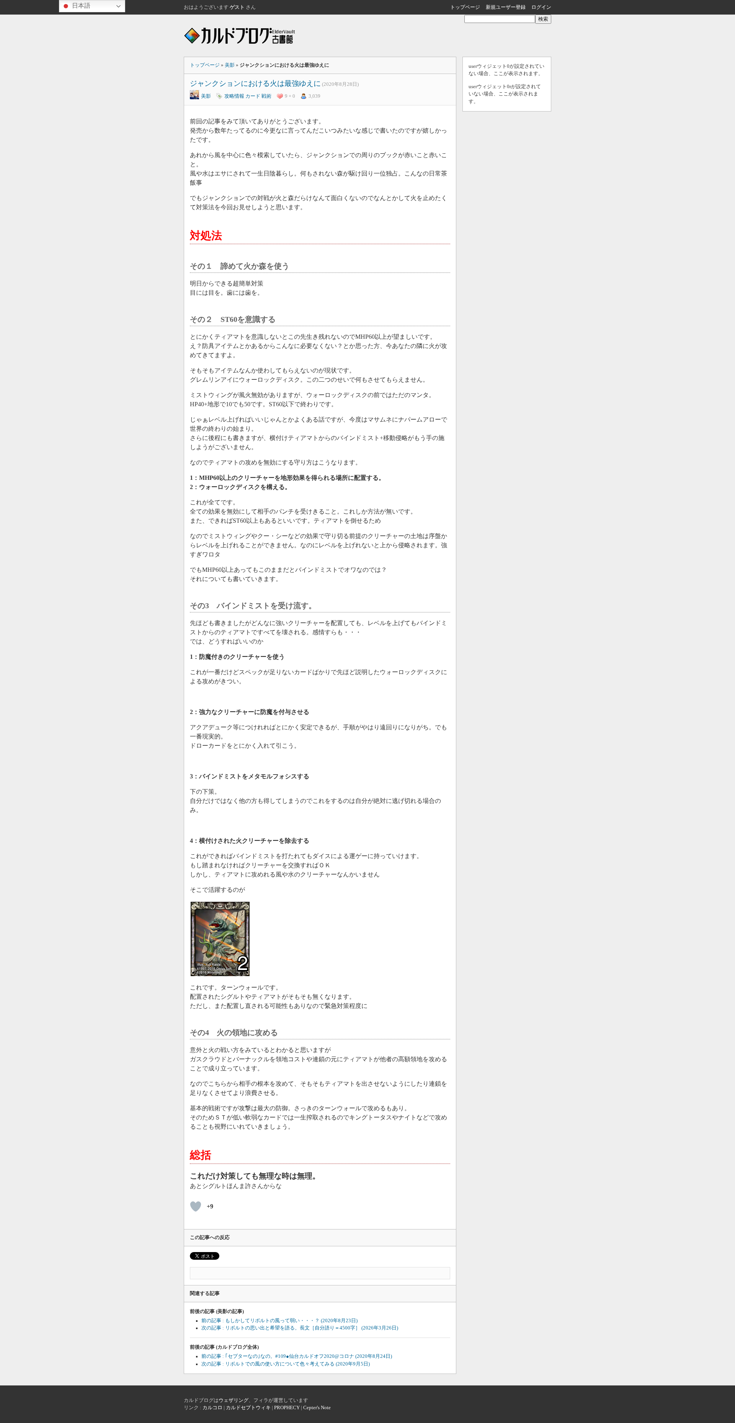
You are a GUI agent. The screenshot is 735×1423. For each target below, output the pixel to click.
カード (252, 96)
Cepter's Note (317, 1407)
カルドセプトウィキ (248, 1407)
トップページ (465, 7)
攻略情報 (234, 96)
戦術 (266, 96)
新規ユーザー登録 (506, 7)
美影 (230, 65)
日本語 (80, 5)
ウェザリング (233, 1400)
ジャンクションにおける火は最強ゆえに (255, 83)
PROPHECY (287, 1407)
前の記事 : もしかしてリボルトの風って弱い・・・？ (279, 1320)
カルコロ (212, 1407)
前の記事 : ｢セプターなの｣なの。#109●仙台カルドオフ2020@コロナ (296, 1356)
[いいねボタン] (195, 1206)
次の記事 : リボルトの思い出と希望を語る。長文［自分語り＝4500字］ (299, 1328)
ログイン (541, 7)
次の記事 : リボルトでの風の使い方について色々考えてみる (285, 1364)
